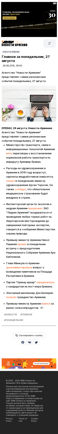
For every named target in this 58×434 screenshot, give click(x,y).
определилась (45, 282)
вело (9, 153)
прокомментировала (19, 267)
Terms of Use (23, 419)
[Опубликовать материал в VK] (29, 342)
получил (11, 297)
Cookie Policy (34, 419)
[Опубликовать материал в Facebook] (22, 342)
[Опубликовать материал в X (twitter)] (36, 342)
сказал (10, 180)
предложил (35, 208)
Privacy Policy (9, 419)
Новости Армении (11, 52)
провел (22, 244)
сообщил (20, 189)
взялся (46, 303)
